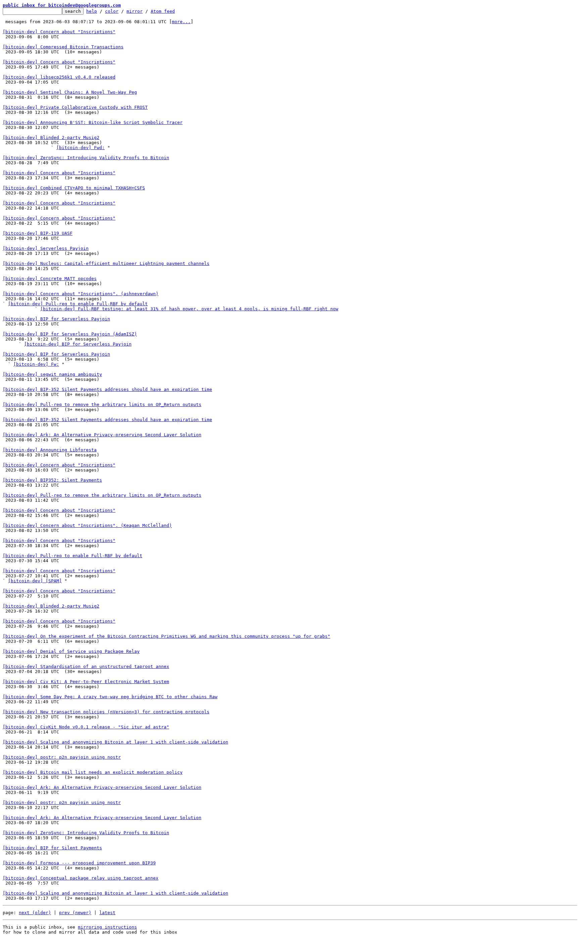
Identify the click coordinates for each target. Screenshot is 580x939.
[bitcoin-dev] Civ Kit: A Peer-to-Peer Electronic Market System (86, 681)
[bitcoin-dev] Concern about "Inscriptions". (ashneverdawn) (80, 293)
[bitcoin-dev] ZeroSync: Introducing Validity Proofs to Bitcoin (86, 157)
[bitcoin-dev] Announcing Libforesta (50, 449)
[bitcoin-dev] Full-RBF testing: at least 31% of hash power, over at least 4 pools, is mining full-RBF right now (189, 308)
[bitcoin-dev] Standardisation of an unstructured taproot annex (86, 666)
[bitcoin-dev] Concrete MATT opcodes (50, 278)
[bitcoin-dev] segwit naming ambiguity (52, 374)
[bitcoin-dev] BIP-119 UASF (37, 233)
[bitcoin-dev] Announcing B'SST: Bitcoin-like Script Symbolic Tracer (93, 122)
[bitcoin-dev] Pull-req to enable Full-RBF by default (78, 303)
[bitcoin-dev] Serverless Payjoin (46, 248)
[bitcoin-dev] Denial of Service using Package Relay (71, 651)
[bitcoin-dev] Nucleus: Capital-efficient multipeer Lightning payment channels (106, 263)
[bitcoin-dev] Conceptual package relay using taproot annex (80, 878)
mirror (135, 11)
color (111, 11)
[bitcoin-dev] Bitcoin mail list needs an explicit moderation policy (93, 772)
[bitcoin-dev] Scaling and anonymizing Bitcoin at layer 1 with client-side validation (115, 742)
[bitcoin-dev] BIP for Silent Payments (52, 847)
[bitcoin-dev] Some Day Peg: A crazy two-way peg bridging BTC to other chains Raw (110, 696)
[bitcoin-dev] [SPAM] (35, 580)
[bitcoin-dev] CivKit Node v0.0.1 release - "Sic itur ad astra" (86, 726)
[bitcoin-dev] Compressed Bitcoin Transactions (63, 46)
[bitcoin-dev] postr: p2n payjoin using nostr (62, 757)
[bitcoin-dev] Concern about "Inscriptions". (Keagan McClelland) (87, 525)
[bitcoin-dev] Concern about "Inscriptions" (59, 31)
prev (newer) (75, 912)
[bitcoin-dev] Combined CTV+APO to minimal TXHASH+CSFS (74, 187)
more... (181, 21)
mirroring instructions (107, 927)
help (91, 11)
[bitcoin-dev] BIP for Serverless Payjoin (56, 318)
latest (107, 912)
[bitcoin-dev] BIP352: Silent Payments (52, 480)
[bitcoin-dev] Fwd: (80, 147)
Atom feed (163, 11)
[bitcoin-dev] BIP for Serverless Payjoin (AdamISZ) (70, 334)
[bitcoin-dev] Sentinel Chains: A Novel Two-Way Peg (70, 92)
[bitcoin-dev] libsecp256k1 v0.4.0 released (59, 77)
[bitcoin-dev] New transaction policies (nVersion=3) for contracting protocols (106, 711)
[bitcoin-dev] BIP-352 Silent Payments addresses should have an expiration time (107, 389)
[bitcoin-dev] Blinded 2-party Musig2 (51, 137)
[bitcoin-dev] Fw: (36, 364)
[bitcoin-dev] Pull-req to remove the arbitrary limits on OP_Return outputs (102, 404)
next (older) (35, 912)
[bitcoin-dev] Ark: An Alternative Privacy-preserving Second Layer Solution (102, 434)
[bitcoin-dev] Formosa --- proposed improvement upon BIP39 (79, 862)
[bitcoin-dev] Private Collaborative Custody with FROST (75, 107)
